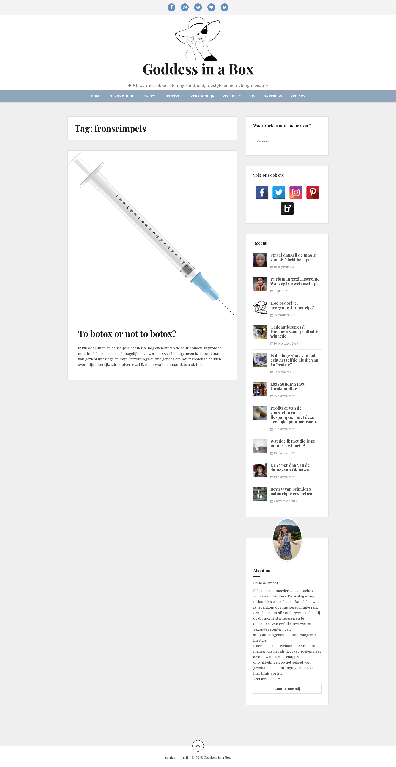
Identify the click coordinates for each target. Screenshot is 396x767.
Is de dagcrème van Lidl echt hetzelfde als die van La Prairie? (294, 360)
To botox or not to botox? (127, 333)
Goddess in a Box (198, 68)
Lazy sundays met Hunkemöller (287, 386)
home (96, 96)
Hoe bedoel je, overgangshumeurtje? (292, 305)
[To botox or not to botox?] (90, 187)
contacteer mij (176, 757)
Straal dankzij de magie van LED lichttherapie (293, 257)
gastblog (272, 96)
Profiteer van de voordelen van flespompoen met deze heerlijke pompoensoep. (293, 414)
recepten (232, 96)
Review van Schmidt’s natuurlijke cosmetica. (291, 491)
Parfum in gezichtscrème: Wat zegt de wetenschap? (295, 281)
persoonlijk (202, 96)
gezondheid (121, 96)
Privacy (297, 96)
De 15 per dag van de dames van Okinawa (290, 467)
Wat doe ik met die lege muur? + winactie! (292, 443)
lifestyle (172, 96)
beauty (148, 96)
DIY (252, 96)
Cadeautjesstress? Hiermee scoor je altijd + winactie (294, 331)
